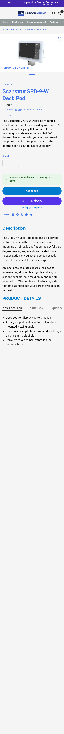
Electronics (17, 22)
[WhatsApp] (27, 215)
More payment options (32, 208)
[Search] (53, 13)
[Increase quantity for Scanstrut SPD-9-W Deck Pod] (16, 163)
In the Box (35, 308)
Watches (54, 22)
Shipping (18, 109)
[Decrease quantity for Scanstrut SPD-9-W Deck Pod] (5, 163)
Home (5, 22)
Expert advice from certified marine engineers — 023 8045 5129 (33, 3)
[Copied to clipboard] (31, 215)
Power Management (36, 22)
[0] (59, 13)
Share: (5, 215)
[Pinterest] (22, 215)
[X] (17, 215)
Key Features (12, 308)
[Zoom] (59, 38)
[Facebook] (13, 215)
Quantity (6, 156)
